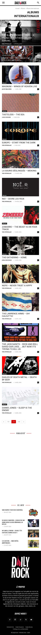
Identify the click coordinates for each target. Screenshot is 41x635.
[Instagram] (15, 620)
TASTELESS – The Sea (13, 114)
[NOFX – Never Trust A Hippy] (20, 274)
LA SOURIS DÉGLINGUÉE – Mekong (19, 171)
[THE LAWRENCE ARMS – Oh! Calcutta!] (20, 302)
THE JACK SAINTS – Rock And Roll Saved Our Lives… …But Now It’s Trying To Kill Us (20, 346)
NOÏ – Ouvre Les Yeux (13, 199)
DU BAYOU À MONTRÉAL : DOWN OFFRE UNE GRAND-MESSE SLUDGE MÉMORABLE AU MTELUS (13, 522)
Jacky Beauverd (6, 89)
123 (19, 422)
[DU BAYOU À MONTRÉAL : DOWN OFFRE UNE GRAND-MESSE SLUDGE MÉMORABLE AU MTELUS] (33, 523)
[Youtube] (31, 620)
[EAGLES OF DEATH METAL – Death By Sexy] (20, 365)
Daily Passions (20, 627)
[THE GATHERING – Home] (20, 246)
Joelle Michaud (7, 260)
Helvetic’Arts (10, 627)
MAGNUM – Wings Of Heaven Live (19, 86)
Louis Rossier (6, 117)
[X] (26, 620)
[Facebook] (10, 620)
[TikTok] (20, 620)
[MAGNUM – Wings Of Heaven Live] (20, 75)
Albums (23, 8)
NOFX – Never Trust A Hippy (17, 285)
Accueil (17, 8)
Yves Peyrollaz (6, 145)
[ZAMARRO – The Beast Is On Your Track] (20, 215)
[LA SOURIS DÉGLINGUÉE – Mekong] (20, 159)
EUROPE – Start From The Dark (18, 142)
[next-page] (23, 421)
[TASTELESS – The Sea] (20, 103)
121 (8, 422)
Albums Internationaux (8, 32)
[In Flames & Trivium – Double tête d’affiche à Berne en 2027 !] (33, 533)
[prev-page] (3, 421)
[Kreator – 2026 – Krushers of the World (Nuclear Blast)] (16, 54)
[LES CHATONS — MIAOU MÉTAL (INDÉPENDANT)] (33, 544)
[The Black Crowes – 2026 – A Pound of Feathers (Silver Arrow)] (20, 33)
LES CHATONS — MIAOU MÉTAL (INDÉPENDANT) (10, 542)
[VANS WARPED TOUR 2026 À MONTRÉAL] (33, 513)
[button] (3, 2)
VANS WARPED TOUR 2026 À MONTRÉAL (12, 510)
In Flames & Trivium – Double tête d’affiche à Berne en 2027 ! (12, 531)
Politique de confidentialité (20, 629)
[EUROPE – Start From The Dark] (20, 131)
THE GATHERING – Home (14, 257)
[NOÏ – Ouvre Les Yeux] (20, 187)
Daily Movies (29, 627)
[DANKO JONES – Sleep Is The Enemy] (20, 396)
